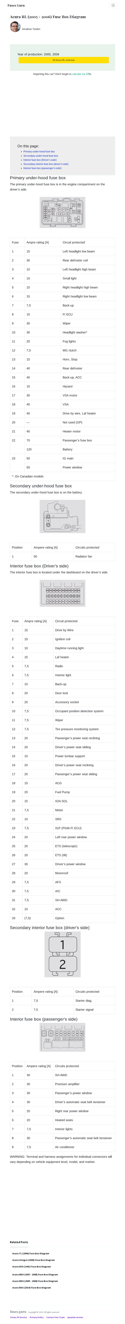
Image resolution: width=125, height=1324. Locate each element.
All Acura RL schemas (64, 59)
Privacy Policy (37, 1317)
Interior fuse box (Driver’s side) (40, 160)
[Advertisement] (62, 107)
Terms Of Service (18, 1317)
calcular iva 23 (80, 74)
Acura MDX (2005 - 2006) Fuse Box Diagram (35, 1281)
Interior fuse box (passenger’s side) (42, 168)
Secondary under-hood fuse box (40, 156)
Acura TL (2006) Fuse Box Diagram (30, 1253)
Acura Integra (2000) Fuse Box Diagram (33, 1259)
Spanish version (75, 1317)
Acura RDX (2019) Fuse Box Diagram (31, 1287)
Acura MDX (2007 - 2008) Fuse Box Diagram (35, 1274)
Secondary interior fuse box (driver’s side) (45, 164)
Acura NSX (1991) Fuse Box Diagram (31, 1266)
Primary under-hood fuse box (39, 151)
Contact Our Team (55, 1317)
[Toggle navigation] (113, 5)
